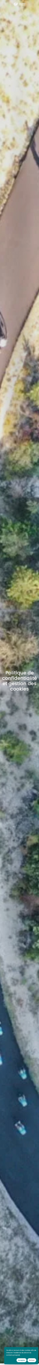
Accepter (21, 1360)
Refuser (32, 1360)
